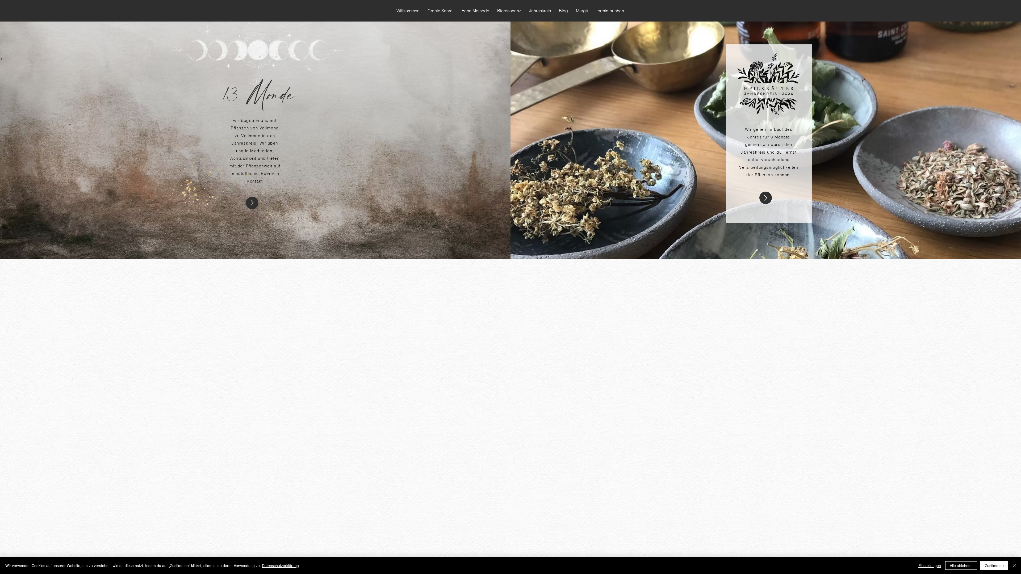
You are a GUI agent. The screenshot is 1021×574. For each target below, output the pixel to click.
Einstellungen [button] (929, 565)
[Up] (252, 203)
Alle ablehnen (961, 565)
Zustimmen (994, 565)
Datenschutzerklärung (280, 565)
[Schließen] (1014, 565)
